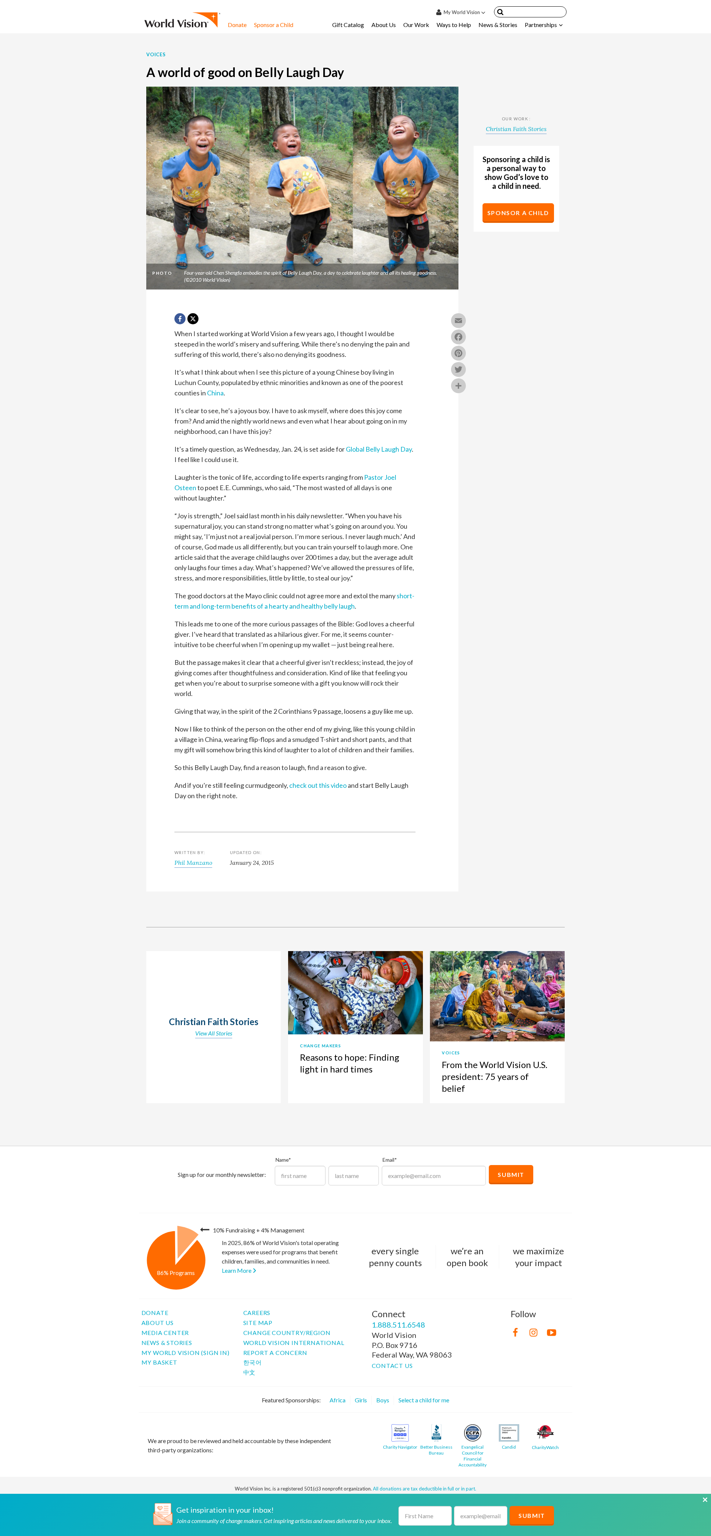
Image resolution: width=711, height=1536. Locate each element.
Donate (237, 24)
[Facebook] (458, 337)
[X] (192, 318)
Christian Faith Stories (516, 129)
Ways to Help (454, 24)
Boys (382, 1399)
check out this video (318, 785)
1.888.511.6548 (398, 1324)
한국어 (252, 1362)
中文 (249, 1372)
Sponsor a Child (273, 24)
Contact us (392, 1365)
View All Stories (213, 1033)
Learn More (237, 1270)
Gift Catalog (348, 24)
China (215, 393)
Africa (338, 1399)
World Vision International (293, 1342)
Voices (156, 54)
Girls (361, 1399)
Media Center (165, 1332)
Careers (257, 1312)
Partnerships (541, 24)
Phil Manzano (193, 862)
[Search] (500, 13)
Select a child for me (423, 1399)
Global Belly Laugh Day (379, 449)
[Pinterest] (458, 354)
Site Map (258, 1322)
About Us (383, 24)
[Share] (458, 386)
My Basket (159, 1362)
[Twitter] (458, 370)
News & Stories (497, 24)
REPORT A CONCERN (275, 1352)
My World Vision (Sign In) (185, 1352)
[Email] (458, 321)
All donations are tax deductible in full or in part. (424, 1489)
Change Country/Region (287, 1332)
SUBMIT (531, 1515)
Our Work (416, 24)
